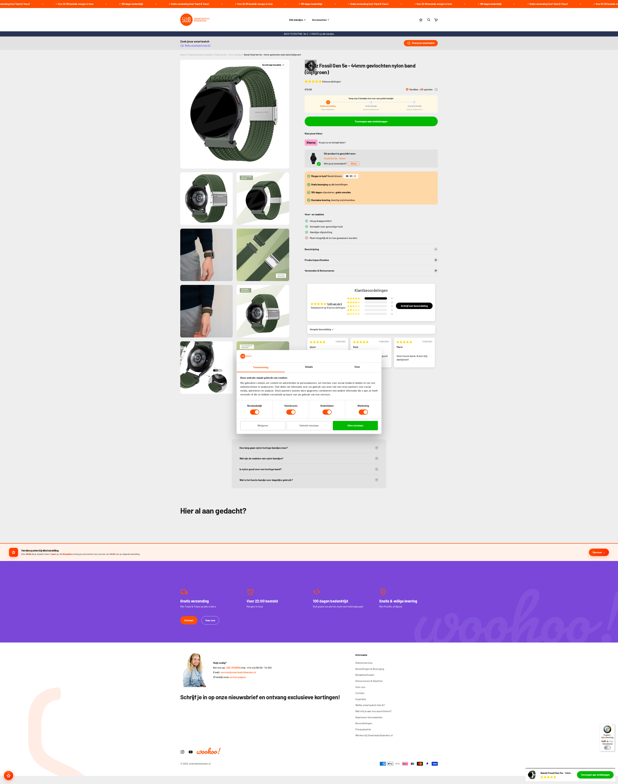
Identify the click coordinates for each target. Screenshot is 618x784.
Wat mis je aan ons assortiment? (373, 711)
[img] (317, 341)
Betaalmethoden (364, 674)
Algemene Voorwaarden (369, 717)
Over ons (210, 620)
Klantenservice (364, 662)
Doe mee (597, 552)
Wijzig (354, 163)
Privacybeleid (363, 729)
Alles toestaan (355, 425)
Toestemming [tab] (260, 367)
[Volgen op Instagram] (182, 752)
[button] (313, 81)
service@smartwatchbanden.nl (238, 672)
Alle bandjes (296, 19)
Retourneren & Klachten (369, 680)
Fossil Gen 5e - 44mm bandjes (228, 54)
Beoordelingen (363, 723)
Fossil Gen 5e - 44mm (335, 158)
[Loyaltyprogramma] (8, 775)
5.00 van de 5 (334, 303)
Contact (188, 620)
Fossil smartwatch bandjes (200, 54)
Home (183, 54)
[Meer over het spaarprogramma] (436, 89)
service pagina (237, 677)
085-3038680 (233, 667)
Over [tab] (357, 366)
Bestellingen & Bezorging (369, 668)
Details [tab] (309, 366)
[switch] (290, 412)
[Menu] (613, 726)
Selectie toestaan (309, 425)
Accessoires (319, 19)
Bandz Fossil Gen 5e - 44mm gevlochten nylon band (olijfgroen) (272, 54)
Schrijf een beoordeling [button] (414, 305)
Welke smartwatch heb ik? (198, 45)
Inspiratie (360, 699)
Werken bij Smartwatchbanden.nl (374, 735)
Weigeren (263, 425)
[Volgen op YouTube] (190, 752)
